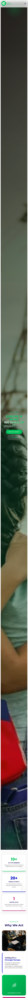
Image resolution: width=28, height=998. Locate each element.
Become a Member (14, 431)
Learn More (14, 437)
